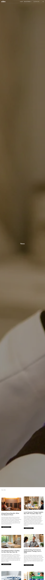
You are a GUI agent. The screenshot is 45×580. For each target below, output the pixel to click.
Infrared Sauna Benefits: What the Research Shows (10, 514)
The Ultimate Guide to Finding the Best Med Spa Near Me (10, 551)
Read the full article (28, 528)
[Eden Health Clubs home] (3, 2)
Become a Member (27, 1)
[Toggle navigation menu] (42, 2)
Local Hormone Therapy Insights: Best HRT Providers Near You (33, 512)
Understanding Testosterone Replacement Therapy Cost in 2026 (32, 551)
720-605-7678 (37, 1)
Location (21, 1)
